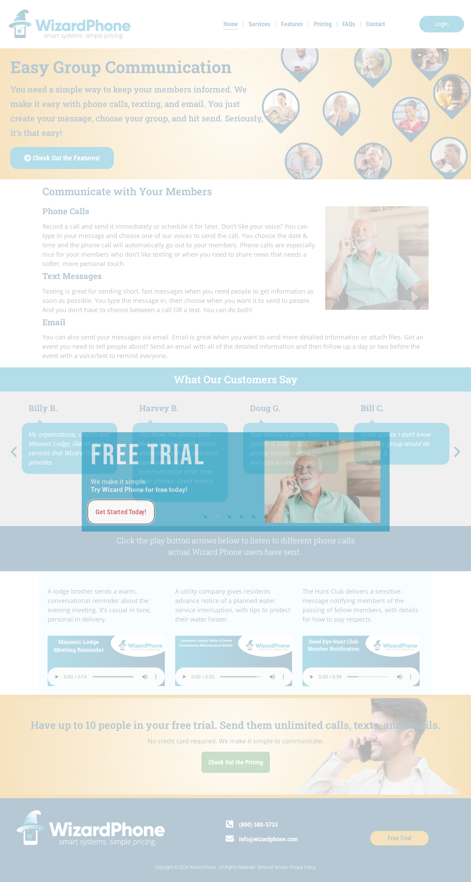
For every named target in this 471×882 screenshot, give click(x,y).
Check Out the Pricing (235, 762)
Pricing (323, 24)
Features (292, 24)
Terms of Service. (273, 867)
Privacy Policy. (302, 867)
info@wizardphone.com (268, 839)
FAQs (348, 24)
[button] (14, 452)
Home (230, 24)
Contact (375, 24)
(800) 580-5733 (258, 824)
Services (259, 24)
